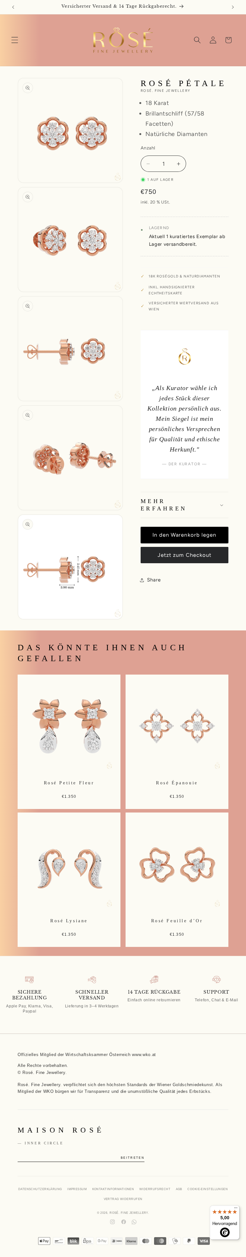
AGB (179, 1189)
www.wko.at (144, 1055)
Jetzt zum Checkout (185, 555)
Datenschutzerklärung (40, 1189)
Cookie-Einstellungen (207, 1189)
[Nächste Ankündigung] (233, 7)
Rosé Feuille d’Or (177, 920)
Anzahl (148, 148)
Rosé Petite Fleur (69, 782)
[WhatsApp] (134, 1222)
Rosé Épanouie (177, 782)
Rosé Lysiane (69, 920)
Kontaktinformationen (113, 1189)
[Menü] (236, 1209)
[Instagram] (112, 1222)
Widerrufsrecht (154, 1189)
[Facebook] (124, 1222)
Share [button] (153, 580)
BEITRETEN (132, 1157)
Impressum (77, 1189)
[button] (14, 40)
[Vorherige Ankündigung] (13, 7)
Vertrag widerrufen (123, 1199)
